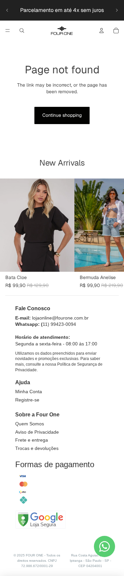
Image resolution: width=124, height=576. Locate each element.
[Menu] (7, 30)
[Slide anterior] (7, 10)
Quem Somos (29, 423)
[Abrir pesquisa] (22, 30)
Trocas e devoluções (37, 448)
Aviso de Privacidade (37, 432)
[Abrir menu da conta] (101, 30)
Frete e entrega (31, 440)
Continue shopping (62, 115)
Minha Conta (28, 391)
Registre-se (27, 399)
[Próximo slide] (116, 10)
